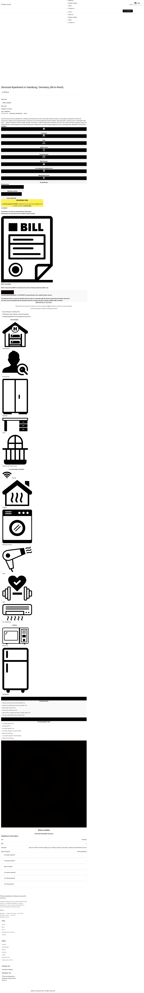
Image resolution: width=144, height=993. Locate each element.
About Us (70, 14)
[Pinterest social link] (138, 11)
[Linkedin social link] (140, 11)
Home (70, 12)
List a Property (128, 10)
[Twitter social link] (137, 11)
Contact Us (71, 8)
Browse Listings (72, 3)
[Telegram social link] (142, 11)
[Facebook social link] (135, 11)
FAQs (69, 5)
